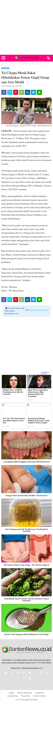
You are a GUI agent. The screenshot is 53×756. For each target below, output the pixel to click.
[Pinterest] (15, 92)
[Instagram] (18, 673)
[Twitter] (9, 92)
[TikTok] (36, 673)
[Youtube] (29, 678)
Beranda (3, 64)
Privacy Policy (25, 696)
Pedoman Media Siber (24, 693)
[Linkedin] (27, 92)
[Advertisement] (26, 27)
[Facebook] (3, 92)
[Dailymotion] (6, 673)
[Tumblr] (42, 673)
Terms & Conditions (39, 696)
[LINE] (39, 92)
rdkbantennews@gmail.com (32, 668)
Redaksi (11, 693)
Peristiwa (12, 64)
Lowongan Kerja (12, 696)
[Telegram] (33, 92)
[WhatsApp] (21, 92)
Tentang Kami (39, 693)
